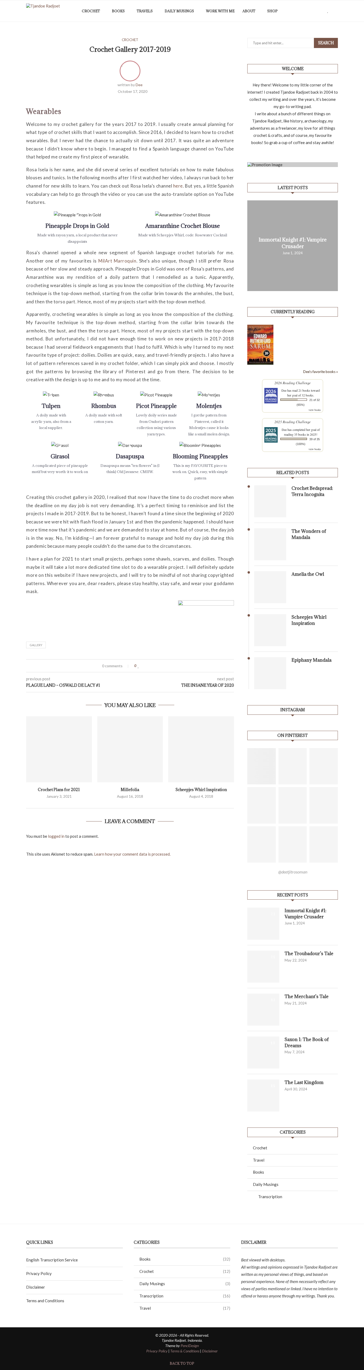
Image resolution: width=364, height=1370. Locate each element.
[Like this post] (138, 666)
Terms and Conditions (45, 1300)
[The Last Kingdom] (263, 1095)
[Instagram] (295, 11)
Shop (272, 11)
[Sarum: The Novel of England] (260, 327)
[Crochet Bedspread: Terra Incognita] (270, 501)
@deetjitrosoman (292, 871)
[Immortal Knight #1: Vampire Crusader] (263, 924)
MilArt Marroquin (117, 261)
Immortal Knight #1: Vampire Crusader (293, 243)
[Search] (335, 11)
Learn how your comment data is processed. (132, 854)
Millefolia (130, 789)
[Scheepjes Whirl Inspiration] (201, 749)
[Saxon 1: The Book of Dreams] (263, 1053)
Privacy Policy (39, 1273)
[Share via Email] (158, 666)
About (248, 11)
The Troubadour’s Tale (309, 953)
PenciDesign (190, 1345)
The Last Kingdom (304, 1082)
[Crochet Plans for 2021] (59, 749)
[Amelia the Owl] (270, 587)
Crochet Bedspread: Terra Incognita (312, 491)
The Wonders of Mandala (309, 534)
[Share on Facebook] (143, 666)
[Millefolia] (130, 749)
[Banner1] (292, 164)
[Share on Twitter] (148, 666)
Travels (145, 11)
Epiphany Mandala (311, 660)
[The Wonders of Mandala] (270, 544)
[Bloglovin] (328, 11)
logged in (56, 836)
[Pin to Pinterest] (153, 666)
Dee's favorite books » (320, 372)
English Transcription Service (52, 1259)
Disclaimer (35, 1287)
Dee (139, 84)
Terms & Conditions (184, 1351)
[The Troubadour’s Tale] (263, 967)
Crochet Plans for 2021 (59, 789)
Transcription (270, 1196)
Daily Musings (179, 11)
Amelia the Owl (308, 574)
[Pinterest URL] (261, 766)
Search (326, 42)
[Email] (323, 11)
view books (315, 410)
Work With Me (220, 11)
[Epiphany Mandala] (270, 673)
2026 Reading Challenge (292, 382)
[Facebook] (300, 11)
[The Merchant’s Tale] (263, 1010)
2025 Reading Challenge (292, 421)
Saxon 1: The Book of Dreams (307, 1042)
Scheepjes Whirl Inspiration (201, 789)
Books (118, 11)
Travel (258, 1160)
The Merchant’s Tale (307, 996)
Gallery (36, 645)
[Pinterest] (311, 11)
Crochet (91, 11)
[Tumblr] (317, 11)
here (178, 186)
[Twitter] (306, 11)
